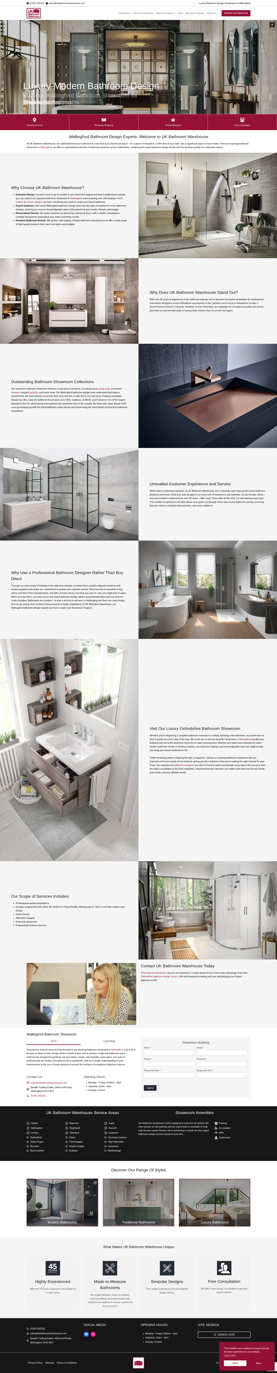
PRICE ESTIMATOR (236, 13)
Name (147, 1047)
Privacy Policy (35, 1363)
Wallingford (46, 147)
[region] (138, 67)
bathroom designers (184, 765)
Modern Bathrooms (62, 1222)
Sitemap (49, 1363)
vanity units (104, 388)
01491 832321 (38, 1096)
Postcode (202, 1059)
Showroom (124, 13)
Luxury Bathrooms (215, 1222)
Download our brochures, (154, 973)
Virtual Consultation (143, 13)
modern (20, 202)
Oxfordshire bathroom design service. (160, 976)
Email (200, 1047)
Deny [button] (258, 1363)
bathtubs (33, 392)
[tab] (54, 1042)
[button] (272, 24)
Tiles (180, 13)
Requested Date (152, 1070)
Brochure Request (195, 13)
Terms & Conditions (67, 1363)
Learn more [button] (230, 1355)
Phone (147, 1059)
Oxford (34, 1123)
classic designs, (35, 202)
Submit (150, 1088)
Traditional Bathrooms (138, 1222)
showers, (15, 392)
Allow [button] (235, 1363)
